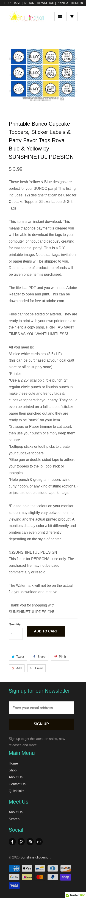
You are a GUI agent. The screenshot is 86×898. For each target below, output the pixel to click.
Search (14, 819)
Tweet (20, 656)
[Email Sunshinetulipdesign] (39, 841)
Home (13, 763)
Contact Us (17, 784)
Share (41, 656)
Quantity (15, 624)
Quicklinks (17, 791)
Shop (13, 770)
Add (19, 668)
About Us (16, 777)
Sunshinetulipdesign (35, 857)
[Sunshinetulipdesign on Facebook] (12, 841)
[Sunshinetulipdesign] (27, 20)
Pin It (62, 656)
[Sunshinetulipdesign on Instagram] (30, 841)
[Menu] (59, 16)
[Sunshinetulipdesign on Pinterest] (21, 841)
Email (39, 668)
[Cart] (71, 16)
